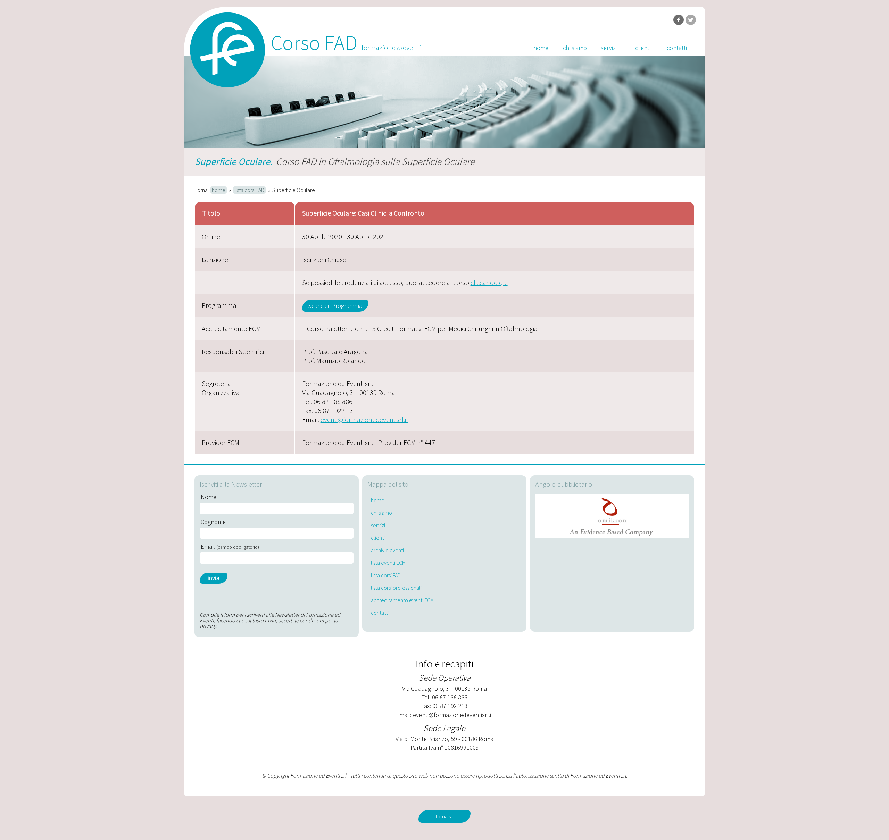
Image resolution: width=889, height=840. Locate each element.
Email (230, 547)
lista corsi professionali (396, 587)
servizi (609, 48)
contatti (677, 48)
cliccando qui (489, 282)
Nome (208, 497)
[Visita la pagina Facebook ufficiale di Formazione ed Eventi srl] (678, 20)
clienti (642, 48)
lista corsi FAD (249, 189)
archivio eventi (387, 550)
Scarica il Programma (335, 306)
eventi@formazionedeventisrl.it (364, 419)
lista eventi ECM (388, 562)
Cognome (213, 522)
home (540, 48)
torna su (444, 816)
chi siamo (575, 48)
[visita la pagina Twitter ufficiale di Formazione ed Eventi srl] (691, 20)
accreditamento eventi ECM (402, 600)
